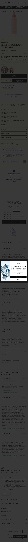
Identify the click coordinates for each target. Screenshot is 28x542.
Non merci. (18, 279)
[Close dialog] (26, 261)
